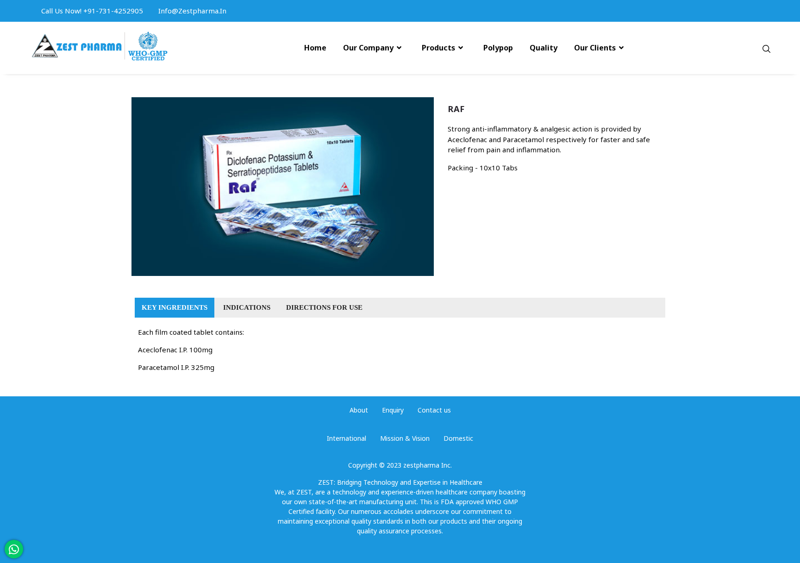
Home (315, 48)
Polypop (498, 48)
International (346, 438)
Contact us (434, 410)
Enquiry (393, 410)
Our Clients (595, 48)
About (359, 410)
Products (438, 48)
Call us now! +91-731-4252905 (92, 10)
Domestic (458, 438)
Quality (543, 48)
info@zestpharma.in (192, 10)
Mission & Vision (405, 438)
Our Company (368, 48)
